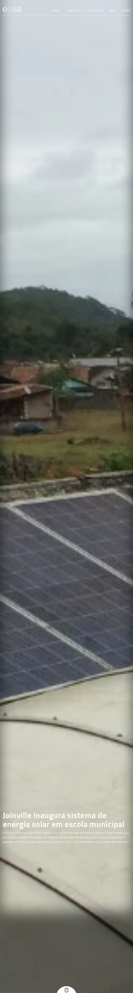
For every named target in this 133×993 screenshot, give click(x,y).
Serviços (55, 10)
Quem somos (74, 10)
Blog (111, 10)
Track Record (95, 10)
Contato (125, 10)
